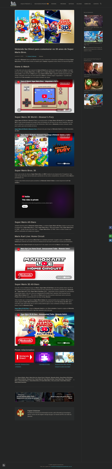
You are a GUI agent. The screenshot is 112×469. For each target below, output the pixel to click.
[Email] (110, 240)
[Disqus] (44, 443)
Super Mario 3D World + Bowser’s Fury (26, 129)
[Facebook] (110, 227)
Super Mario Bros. (59, 379)
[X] (110, 231)
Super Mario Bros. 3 (24, 380)
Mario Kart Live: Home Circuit (37, 377)
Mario (27, 377)
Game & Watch (21, 377)
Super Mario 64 (39, 379)
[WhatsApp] (110, 236)
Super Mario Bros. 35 (35, 380)
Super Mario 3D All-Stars (22, 308)
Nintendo (47, 377)
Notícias (41, 56)
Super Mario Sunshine (20, 382)
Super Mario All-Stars (49, 379)
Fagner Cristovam (32, 56)
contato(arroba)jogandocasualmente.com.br (61, 466)
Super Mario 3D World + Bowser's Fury (25, 379)
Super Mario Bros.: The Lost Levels (50, 380)
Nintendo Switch (55, 377)
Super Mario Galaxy (65, 380)
